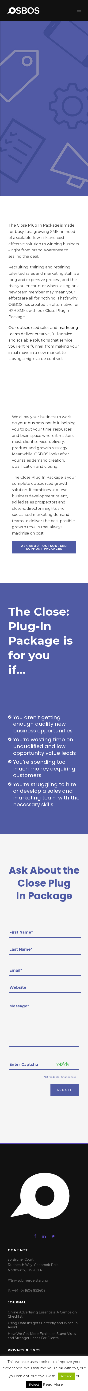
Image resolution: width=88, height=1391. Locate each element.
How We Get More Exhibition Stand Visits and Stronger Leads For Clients (42, 1336)
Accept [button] (66, 1376)
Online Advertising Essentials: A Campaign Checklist (42, 1314)
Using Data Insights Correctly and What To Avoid (43, 1325)
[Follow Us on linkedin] (44, 1236)
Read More (53, 1384)
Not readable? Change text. (60, 1077)
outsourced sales (33, 327)
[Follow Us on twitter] (53, 1236)
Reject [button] (34, 1384)
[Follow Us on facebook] (35, 1236)
